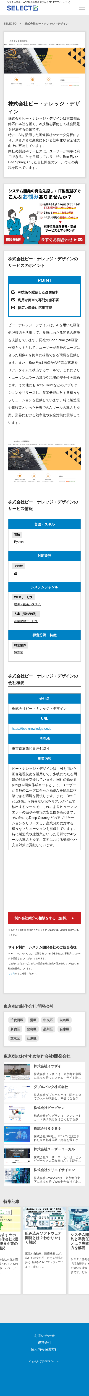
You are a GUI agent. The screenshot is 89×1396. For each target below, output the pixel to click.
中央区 (48, 1020)
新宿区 (15, 1029)
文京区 (15, 1038)
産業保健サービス (26, 621)
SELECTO (10, 23)
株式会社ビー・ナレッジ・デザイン (46, 23)
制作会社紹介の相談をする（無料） (42, 918)
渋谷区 (64, 1020)
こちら (11, 973)
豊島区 (32, 1029)
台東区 (64, 1029)
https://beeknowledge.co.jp (31, 728)
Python (19, 541)
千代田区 (16, 1020)
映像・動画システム (27, 604)
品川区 (48, 1029)
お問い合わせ (44, 1336)
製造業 (18, 652)
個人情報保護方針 (44, 1349)
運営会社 (44, 1342)
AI (15, 573)
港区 (33, 1020)
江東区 (32, 1038)
